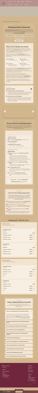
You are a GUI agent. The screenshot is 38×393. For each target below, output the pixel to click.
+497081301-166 (32, 380)
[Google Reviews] (29, 384)
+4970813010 (32, 379)
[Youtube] (34, 383)
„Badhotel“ (25, 155)
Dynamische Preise (10, 89)
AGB (28, 369)
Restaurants (10, 4)
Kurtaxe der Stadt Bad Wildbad (19, 204)
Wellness (22, 1)
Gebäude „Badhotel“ (6, 260)
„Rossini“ (27, 139)
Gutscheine (26, 4)
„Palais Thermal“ (16, 153)
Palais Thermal (8, 56)
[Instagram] (31, 383)
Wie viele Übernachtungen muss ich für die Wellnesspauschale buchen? (17, 322)
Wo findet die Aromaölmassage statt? (13, 337)
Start (15, 1)
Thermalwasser (26, 70)
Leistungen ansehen (19, 40)
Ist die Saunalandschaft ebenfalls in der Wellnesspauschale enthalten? (17, 334)
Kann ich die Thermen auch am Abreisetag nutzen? (15, 329)
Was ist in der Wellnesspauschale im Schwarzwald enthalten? (17, 311)
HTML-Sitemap (30, 371)
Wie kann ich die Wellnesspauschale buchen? (14, 352)
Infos (21, 4)
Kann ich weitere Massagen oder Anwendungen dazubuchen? (17, 341)
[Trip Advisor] (31, 384)
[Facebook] (29, 383)
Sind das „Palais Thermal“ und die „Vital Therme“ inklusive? (16, 326)
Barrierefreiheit (30, 370)
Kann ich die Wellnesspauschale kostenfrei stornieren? (16, 356)
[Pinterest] (32, 383)
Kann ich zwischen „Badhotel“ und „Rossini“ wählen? (15, 345)
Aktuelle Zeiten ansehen (23, 160)
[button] (5, 112)
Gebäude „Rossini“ (6, 223)
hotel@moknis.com (31, 377)
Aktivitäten (16, 4)
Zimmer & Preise (28, 1)
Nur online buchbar (13, 179)
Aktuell (18, 1)
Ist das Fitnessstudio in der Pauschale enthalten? (15, 348)
